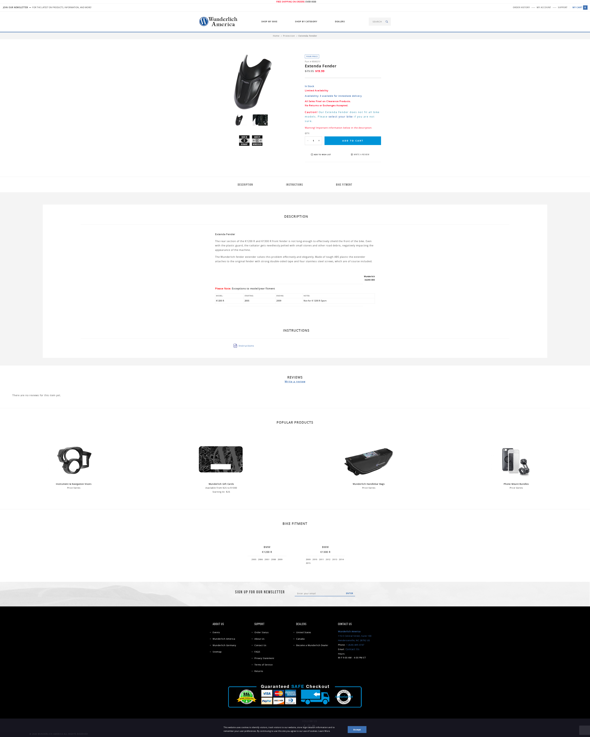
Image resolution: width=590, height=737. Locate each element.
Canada (300, 638)
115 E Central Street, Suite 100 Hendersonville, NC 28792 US (355, 636)
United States (303, 632)
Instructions (246, 345)
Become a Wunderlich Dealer (312, 645)
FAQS (257, 651)
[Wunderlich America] (218, 21)
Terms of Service (263, 664)
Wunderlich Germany (224, 645)
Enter (349, 593)
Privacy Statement (264, 658)
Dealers (340, 21)
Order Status (261, 632)
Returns (258, 671)
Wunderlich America (224, 638)
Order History (521, 7)
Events (216, 632)
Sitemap (217, 651)
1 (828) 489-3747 (355, 644)
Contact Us (260, 645)
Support (562, 7)
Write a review (295, 381)
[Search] (387, 22)
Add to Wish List (322, 154)
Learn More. (324, 731)
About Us (259, 638)
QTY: (307, 133)
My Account (544, 7)
